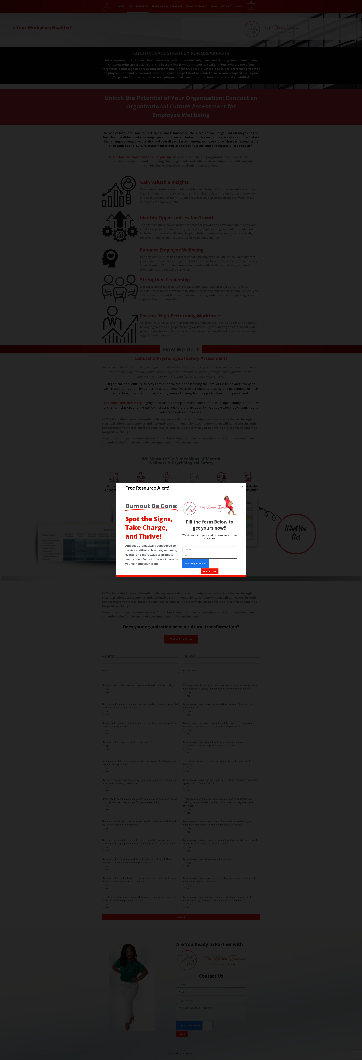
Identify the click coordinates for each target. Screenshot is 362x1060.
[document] (181, 530)
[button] (242, 487)
